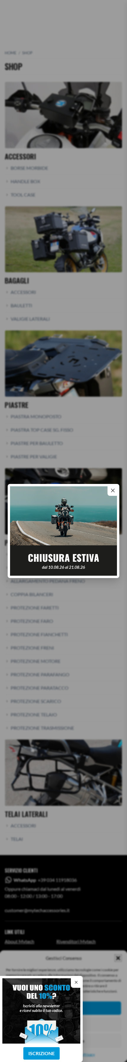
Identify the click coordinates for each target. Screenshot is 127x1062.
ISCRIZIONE (41, 1053)
